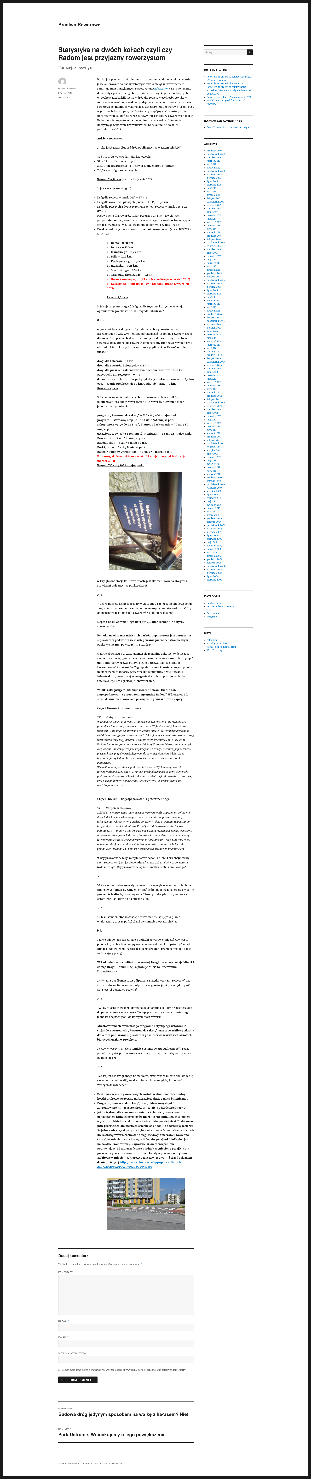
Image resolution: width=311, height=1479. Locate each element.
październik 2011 (216, 443)
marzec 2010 (213, 508)
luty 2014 (211, 348)
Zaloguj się (212, 640)
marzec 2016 (213, 263)
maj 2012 (211, 419)
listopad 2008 (214, 562)
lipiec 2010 (212, 494)
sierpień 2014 (214, 327)
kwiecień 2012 (214, 423)
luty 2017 (211, 229)
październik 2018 (216, 171)
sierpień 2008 (214, 573)
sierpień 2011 (214, 450)
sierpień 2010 (214, 491)
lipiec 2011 (212, 453)
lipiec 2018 (212, 181)
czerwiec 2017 (214, 215)
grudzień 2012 (214, 396)
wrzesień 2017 (214, 205)
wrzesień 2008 (214, 569)
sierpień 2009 (214, 532)
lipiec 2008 (213, 576)
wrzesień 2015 (214, 283)
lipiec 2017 (212, 212)
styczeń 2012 (213, 433)
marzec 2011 (213, 467)
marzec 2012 (213, 426)
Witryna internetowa (72, 1353)
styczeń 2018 (213, 195)
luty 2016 (211, 266)
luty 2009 (212, 552)
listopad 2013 (214, 358)
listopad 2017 (213, 198)
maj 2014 (211, 338)
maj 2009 (212, 542)
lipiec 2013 (212, 372)
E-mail (63, 1337)
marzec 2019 (213, 161)
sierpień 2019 (214, 157)
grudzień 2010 (214, 477)
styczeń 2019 (213, 167)
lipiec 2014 (212, 331)
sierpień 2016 (214, 249)
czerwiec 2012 (214, 416)
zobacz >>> (161, 88)
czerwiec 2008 (214, 579)
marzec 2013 (213, 385)
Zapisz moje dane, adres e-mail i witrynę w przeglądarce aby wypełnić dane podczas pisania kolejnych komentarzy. (124, 1370)
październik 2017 (216, 201)
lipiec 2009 (213, 535)
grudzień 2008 (214, 559)
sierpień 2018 (214, 178)
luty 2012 (211, 430)
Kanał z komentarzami (221, 647)
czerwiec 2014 (214, 334)
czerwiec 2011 (214, 457)
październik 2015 (216, 280)
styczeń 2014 (213, 351)
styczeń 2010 (213, 515)
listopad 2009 (214, 522)
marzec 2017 (213, 225)
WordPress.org (215, 650)
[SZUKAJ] (250, 52)
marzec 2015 (213, 304)
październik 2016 (216, 242)
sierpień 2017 (214, 208)
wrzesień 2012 (214, 406)
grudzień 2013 (214, 355)
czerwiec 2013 (214, 375)
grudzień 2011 (214, 436)
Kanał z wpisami (218, 643)
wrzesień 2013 (214, 365)
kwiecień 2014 (214, 341)
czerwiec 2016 (214, 256)
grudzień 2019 (214, 150)
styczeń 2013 (213, 392)
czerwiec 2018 (214, 184)
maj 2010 (211, 501)
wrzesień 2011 (214, 447)
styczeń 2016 (213, 270)
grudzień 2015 (214, 273)
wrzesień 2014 (214, 324)
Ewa (209, 127)
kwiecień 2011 (214, 464)
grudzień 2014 (214, 314)
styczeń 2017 (213, 232)
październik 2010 (216, 484)
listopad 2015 (214, 276)
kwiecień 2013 (214, 382)
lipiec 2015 (212, 290)
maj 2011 (211, 460)
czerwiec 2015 (214, 293)
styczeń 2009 (214, 556)
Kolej (209, 610)
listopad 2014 (214, 317)
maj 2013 (211, 378)
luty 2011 (211, 470)
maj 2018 (211, 188)
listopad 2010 (214, 481)
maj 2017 (211, 218)
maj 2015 (211, 297)
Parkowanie (213, 613)
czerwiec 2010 (214, 498)
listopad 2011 (213, 440)
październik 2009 (216, 525)
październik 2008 (216, 566)
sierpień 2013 (214, 368)
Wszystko (63, 97)
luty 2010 (211, 511)
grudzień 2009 (214, 518)
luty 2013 (211, 389)
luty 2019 (211, 164)
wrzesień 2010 (214, 487)
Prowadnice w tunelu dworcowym (225, 83)
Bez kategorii (214, 603)
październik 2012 (216, 402)
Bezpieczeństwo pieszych (220, 606)
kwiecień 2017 (214, 222)
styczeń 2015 (213, 310)
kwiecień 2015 (214, 300)
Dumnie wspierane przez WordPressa (102, 1463)
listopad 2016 (214, 239)
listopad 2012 (214, 399)
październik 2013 (216, 361)
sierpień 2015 (214, 287)
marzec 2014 (213, 344)
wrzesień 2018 (214, 174)
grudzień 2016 (214, 235)
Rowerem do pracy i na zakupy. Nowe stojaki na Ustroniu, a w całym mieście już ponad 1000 (229, 90)
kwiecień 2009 (214, 545)
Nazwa (63, 1321)
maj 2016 (211, 259)
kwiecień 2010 (214, 504)
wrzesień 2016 (214, 246)
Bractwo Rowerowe (79, 24)
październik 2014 (216, 321)
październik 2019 (216, 154)
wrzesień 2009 (214, 528)
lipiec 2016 (212, 252)
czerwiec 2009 (214, 539)
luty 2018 (211, 191)
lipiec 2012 (212, 413)
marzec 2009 (214, 549)
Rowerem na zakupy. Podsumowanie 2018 (229, 97)
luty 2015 (211, 307)
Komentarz (65, 1272)
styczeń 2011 (213, 474)
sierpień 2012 (214, 409)
